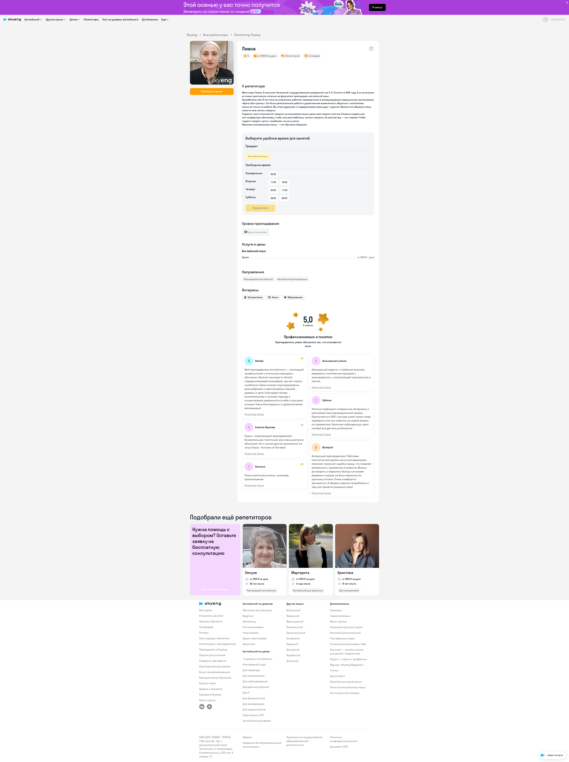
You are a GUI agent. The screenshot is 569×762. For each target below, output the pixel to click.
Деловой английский (256, 687)
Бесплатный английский (345, 632)
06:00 (273, 174)
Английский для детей (257, 720)
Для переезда (251, 670)
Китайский (293, 638)
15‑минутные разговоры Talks (348, 644)
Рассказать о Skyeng (552, 729)
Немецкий (292, 616)
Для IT (246, 692)
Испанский (293, 610)
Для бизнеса (150, 19)
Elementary (249, 621)
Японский (292, 661)
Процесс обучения (211, 621)
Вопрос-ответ (207, 683)
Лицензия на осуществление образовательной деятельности (304, 741)
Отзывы (203, 632)
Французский (294, 621)
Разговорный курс (254, 664)
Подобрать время (212, 91)
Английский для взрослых (292, 279)
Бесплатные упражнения (346, 681)
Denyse (251, 572)
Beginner (248, 616)
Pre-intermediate (253, 627)
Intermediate (250, 632)
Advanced (249, 644)
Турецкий (292, 644)
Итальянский (294, 627)
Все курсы (205, 610)
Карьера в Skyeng (210, 694)
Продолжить (260, 208)
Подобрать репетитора (551, 720)
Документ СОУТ (339, 746)
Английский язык (258, 156)
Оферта (247, 737)
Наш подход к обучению (214, 638)
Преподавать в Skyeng (213, 649)
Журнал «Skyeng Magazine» (347, 664)
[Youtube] (209, 706)
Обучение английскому (257, 610)
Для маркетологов (254, 709)
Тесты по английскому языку (348, 687)
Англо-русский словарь (344, 693)
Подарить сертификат (213, 660)
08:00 (273, 198)
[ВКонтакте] (201, 706)
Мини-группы (338, 621)
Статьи (334, 670)
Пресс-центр (207, 700)
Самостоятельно (340, 616)
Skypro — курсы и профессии (348, 659)
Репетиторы (91, 19)
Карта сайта (337, 676)
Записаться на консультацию (547, 737)
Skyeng (191, 35)
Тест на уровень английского (120, 19)
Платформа (206, 627)
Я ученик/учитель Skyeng (550, 746)
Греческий (293, 649)
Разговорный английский (258, 279)
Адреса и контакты (210, 689)
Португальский (295, 632)
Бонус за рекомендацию (214, 672)
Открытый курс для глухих (346, 627)
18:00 (284, 182)
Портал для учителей (212, 655)
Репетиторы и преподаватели (217, 644)
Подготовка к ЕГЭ (253, 715)
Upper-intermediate (255, 638)
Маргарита (300, 572)
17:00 (273, 182)
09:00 (284, 198)
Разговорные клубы (342, 638)
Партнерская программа (214, 666)
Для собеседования (255, 681)
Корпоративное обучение (215, 677)
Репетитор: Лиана (254, 414)
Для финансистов (254, 698)
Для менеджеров (253, 704)
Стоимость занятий (211, 615)
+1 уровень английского (257, 659)
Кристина (345, 572)
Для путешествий (349, 590)
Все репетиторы (215, 35)
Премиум (336, 610)
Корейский (293, 655)
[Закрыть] (565, 705)
